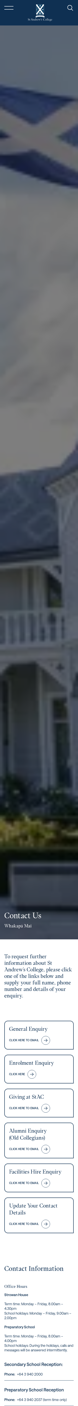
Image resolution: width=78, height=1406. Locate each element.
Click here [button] (17, 1074)
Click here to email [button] (24, 1040)
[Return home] (40, 12)
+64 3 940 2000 (30, 1374)
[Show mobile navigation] (8, 7)
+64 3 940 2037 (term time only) (42, 1400)
